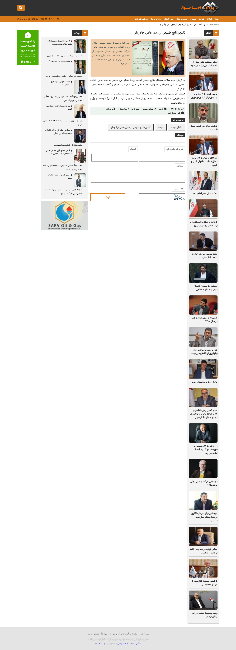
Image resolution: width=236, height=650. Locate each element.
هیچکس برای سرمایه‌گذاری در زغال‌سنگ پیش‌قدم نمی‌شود (204, 517)
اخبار (200, 24)
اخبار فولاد (176, 127)
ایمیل (133, 149)
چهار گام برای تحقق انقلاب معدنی (60, 176)
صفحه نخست (213, 24)
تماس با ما (93, 633)
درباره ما (105, 633)
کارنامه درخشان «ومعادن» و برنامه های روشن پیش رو (204, 224)
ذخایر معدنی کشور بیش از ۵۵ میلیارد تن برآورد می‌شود (204, 64)
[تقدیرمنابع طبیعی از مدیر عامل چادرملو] (158, 74)
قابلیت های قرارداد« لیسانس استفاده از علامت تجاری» (59, 152)
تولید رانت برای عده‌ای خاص (204, 382)
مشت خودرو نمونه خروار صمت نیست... (61, 83)
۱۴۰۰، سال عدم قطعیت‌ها (205, 194)
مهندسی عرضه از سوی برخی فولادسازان (204, 483)
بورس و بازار (181, 19)
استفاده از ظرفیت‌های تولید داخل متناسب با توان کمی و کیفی (204, 161)
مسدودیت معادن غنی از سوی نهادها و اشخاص (206, 288)
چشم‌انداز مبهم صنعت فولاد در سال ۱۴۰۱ (204, 320)
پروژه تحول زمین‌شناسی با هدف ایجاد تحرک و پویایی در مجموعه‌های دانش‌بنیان (204, 414)
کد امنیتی (178, 189)
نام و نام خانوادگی (174, 149)
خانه (216, 19)
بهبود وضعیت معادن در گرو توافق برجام (205, 615)
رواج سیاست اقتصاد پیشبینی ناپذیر (59, 107)
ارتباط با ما (156, 19)
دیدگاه (180, 166)
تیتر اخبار (144, 633)
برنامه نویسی (122, 643)
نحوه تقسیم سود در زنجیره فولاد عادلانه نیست (205, 256)
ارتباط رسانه (100, 643)
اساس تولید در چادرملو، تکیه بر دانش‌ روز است (204, 551)
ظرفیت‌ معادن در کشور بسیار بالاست (204, 128)
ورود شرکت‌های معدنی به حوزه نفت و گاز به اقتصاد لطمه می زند (205, 449)
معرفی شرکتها (141, 19)
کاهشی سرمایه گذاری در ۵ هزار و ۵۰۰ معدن (205, 583)
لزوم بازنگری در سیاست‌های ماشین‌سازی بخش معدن (59, 42)
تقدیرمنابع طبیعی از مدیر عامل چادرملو (176, 24)
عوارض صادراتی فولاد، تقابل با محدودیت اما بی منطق (58, 131)
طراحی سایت (135, 643)
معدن (193, 19)
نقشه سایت (131, 633)
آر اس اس (117, 633)
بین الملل (168, 19)
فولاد (209, 19)
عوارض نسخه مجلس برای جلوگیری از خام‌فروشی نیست (204, 352)
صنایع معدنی (148, 109)
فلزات (201, 19)
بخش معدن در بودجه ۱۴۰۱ (59, 61)
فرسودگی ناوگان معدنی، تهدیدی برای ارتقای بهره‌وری (204, 96)
